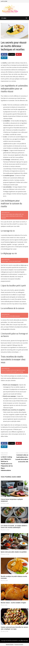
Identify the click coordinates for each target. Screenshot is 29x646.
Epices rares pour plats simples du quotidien (14, 552)
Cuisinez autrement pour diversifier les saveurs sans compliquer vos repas (14, 628)
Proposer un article (18, 644)
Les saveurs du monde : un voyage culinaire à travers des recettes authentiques (14, 526)
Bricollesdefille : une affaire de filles (19, 640)
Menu (4, 18)
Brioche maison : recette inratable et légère (13, 603)
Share (5, 54)
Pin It (19, 54)
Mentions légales (10, 644)
